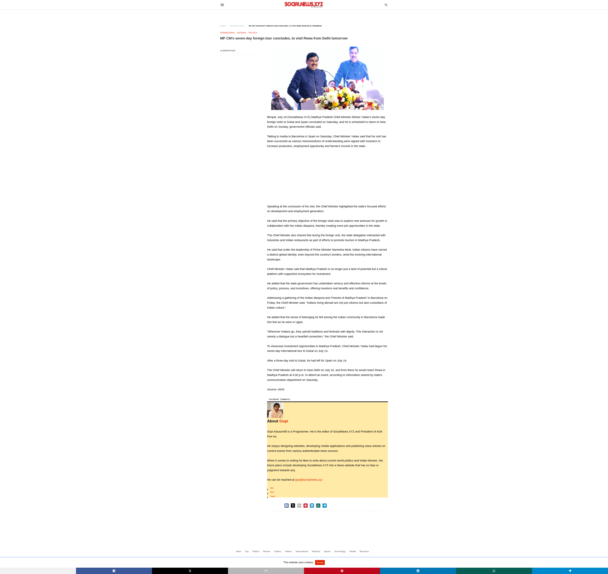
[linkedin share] (312, 505)
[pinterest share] (306, 505)
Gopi (283, 421)
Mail (271, 488)
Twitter (272, 496)
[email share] (299, 505)
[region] (304, 15)
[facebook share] (287, 505)
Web (272, 492)
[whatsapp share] (318, 505)
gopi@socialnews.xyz (308, 479)
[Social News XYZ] (304, 4)
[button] (327, 78)
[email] (266, 571)
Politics (253, 33)
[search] (386, 5)
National (242, 33)
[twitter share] (293, 505)
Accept (320, 562)
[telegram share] (325, 505)
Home (222, 26)
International (237, 26)
